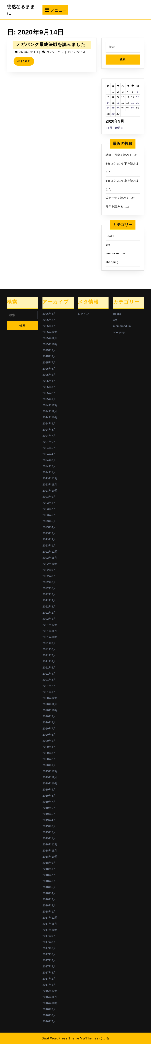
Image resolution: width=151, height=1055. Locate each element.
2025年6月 (49, 368)
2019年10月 (49, 783)
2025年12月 (49, 332)
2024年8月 (49, 429)
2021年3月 (49, 679)
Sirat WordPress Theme (60, 1038)
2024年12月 (49, 405)
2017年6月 (49, 954)
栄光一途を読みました (120, 197)
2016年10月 (49, 1003)
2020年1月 (49, 765)
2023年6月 (49, 515)
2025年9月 (49, 350)
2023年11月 (49, 484)
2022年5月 (49, 594)
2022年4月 (49, 600)
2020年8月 (49, 722)
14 (108, 102)
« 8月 (109, 127)
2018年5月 (49, 887)
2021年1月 (49, 691)
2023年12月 (49, 478)
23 (118, 108)
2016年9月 (49, 1009)
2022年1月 (49, 618)
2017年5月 (49, 960)
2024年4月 (49, 454)
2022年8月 (49, 576)
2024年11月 (49, 411)
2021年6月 (49, 661)
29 (113, 113)
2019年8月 (49, 795)
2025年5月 (49, 374)
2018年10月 (49, 856)
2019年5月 (49, 814)
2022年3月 (49, 606)
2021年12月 (49, 624)
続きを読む (25, 63)
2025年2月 (49, 393)
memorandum (115, 253)
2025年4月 (49, 380)
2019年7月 (49, 801)
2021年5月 (49, 667)
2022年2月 (49, 612)
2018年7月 (49, 875)
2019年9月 (49, 789)
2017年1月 (49, 984)
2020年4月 (49, 746)
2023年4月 (49, 527)
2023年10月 (49, 490)
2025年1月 (49, 399)
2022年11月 (49, 557)
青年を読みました (117, 206)
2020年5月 (49, 740)
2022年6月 (49, 588)
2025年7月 (49, 362)
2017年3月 (49, 972)
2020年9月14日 (28, 52)
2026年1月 (49, 325)
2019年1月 (49, 838)
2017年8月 (49, 942)
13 (137, 97)
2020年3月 (49, 752)
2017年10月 (49, 929)
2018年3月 (49, 899)
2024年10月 (49, 417)
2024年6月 (49, 441)
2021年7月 (49, 655)
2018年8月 (49, 868)
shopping (112, 262)
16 (118, 102)
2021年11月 (49, 630)
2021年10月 (49, 637)
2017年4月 (49, 966)
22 (113, 108)
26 (132, 108)
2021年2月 (49, 685)
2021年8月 (49, 649)
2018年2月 (49, 905)
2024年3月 (49, 460)
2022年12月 (49, 551)
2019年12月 (49, 771)
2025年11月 (49, 338)
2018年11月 (49, 850)
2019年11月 (49, 777)
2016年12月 (49, 990)
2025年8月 (49, 356)
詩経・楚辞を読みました (122, 154)
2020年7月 (49, 728)
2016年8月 (49, 1015)
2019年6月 (49, 807)
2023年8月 (49, 502)
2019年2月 (49, 832)
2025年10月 (49, 344)
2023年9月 (49, 496)
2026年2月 (49, 319)
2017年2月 (49, 978)
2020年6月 (49, 734)
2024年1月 (49, 472)
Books (110, 236)
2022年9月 (49, 569)
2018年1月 (49, 911)
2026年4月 (49, 313)
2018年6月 (49, 881)
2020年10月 (49, 710)
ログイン (83, 313)
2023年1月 (49, 545)
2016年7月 (49, 1021)
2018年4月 (49, 893)
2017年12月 (49, 917)
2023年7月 (49, 508)
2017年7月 (49, 948)
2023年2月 (49, 539)
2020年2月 (49, 759)
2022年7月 (49, 582)
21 (108, 108)
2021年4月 (49, 673)
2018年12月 (49, 844)
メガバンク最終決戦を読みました (51, 44)
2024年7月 (49, 435)
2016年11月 (49, 997)
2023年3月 (49, 533)
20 (137, 102)
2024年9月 (49, 423)
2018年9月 (49, 862)
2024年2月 (49, 466)
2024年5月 (49, 447)
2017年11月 (49, 923)
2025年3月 (49, 386)
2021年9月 (49, 643)
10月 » (119, 127)
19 (132, 102)
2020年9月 (49, 716)
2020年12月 (49, 698)
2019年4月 (49, 820)
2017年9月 (49, 936)
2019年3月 (49, 826)
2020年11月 (49, 704)
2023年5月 (49, 521)
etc (108, 244)
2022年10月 (49, 563)
